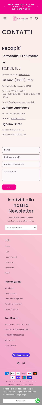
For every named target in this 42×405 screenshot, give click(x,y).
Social (7, 273)
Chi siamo (9, 262)
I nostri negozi (11, 257)
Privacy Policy (11, 293)
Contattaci (9, 268)
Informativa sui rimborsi (25, 385)
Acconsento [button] (21, 401)
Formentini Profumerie (20, 382)
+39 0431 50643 (18, 91)
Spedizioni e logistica (14, 299)
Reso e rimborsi (11, 309)
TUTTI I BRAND (11, 345)
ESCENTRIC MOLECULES (14, 335)
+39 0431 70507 (18, 118)
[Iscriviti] (34, 227)
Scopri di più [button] (21, 395)
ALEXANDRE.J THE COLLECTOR (17, 324)
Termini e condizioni (13, 304)
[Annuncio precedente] (4, 6)
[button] (4, 18)
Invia (9, 187)
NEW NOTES (9, 340)
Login (7, 252)
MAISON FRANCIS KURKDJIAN (16, 330)
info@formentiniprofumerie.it (21, 102)
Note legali (9, 288)
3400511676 (24, 74)
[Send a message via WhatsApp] (37, 400)
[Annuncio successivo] (37, 6)
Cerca (7, 246)
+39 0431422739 (18, 134)
